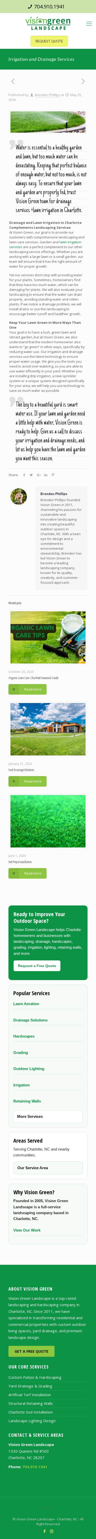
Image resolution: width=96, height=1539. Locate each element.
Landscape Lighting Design (32, 1420)
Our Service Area (32, 1168)
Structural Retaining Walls (30, 1403)
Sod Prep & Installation (20, 861)
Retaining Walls (27, 1101)
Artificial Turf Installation (29, 1394)
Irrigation (21, 1085)
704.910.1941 (49, 6)
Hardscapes (24, 1036)
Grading (20, 1052)
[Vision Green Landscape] (48, 23)
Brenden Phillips (47, 95)
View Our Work (26, 1230)
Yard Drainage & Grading (30, 1385)
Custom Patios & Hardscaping (34, 1377)
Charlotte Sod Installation (30, 1412)
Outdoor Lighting (28, 1068)
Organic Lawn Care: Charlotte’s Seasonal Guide (33, 677)
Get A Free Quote (31, 1351)
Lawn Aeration (26, 1004)
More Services (30, 1116)
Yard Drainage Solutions (21, 769)
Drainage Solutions (30, 1020)
